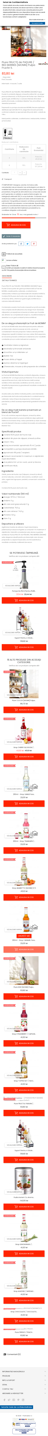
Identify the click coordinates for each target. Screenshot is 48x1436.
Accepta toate (37, 23)
